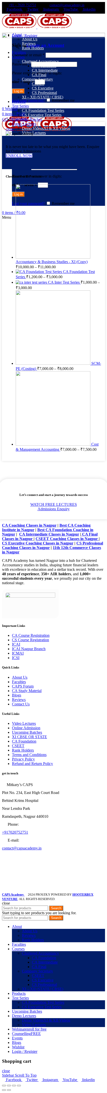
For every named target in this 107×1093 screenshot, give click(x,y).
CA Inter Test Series (64, 282)
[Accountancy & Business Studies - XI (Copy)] (53, 257)
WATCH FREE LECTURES (53, 504)
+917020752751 (15, 832)
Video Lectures (24, 723)
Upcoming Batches (27, 732)
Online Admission (26, 728)
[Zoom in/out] (19, 1085)
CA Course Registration (31, 635)
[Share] (9, 1085)
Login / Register (24, 1051)
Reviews (19, 700)
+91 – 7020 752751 (22, 5)
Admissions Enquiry (54, 509)
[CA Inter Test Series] (32, 282)
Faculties (19, 682)
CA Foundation (24, 741)
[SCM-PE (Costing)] (53, 363)
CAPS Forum (23, 686)
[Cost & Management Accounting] (53, 444)
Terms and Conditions (29, 755)
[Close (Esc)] (4, 1085)
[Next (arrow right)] (9, 1090)
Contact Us (21, 704)
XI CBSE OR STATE (29, 737)
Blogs (16, 695)
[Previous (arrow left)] (4, 1090)
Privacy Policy (23, 759)
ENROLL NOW (19, 155)
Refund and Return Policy (32, 763)
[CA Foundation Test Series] (39, 272)
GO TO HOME (14, 119)
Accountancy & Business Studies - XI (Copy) (52, 262)
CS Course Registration (30, 640)
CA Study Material (27, 691)
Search (56, 908)
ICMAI (18, 653)
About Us (19, 677)
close (10, 129)
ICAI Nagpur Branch (29, 649)
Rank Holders (23, 750)
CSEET (18, 746)
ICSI (15, 658)
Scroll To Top (26, 1075)
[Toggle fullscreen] (14, 1085)
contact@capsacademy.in (67, 5)
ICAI (16, 644)
